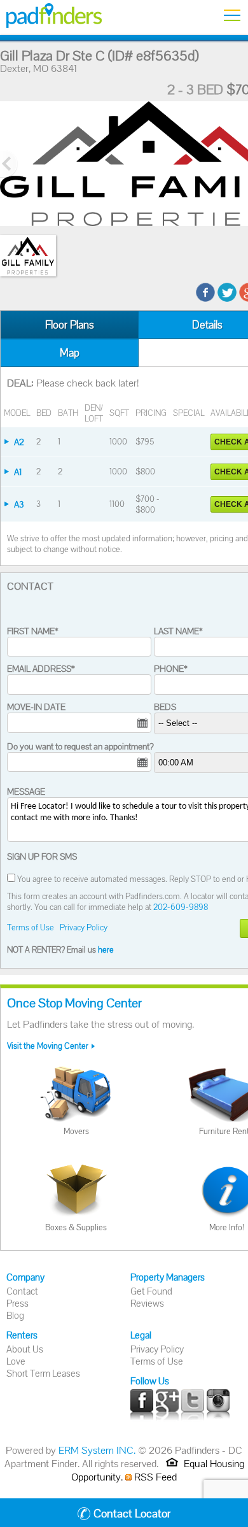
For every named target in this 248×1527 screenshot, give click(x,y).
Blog (15, 1315)
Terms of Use (30, 927)
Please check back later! (87, 383)
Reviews (147, 1303)
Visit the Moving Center (47, 1045)
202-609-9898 (180, 907)
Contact (22, 1291)
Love (15, 1361)
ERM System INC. (97, 1450)
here (106, 949)
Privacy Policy (83, 927)
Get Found (151, 1291)
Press (17, 1303)
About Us (24, 1349)
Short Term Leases (43, 1373)
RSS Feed (154, 1477)
